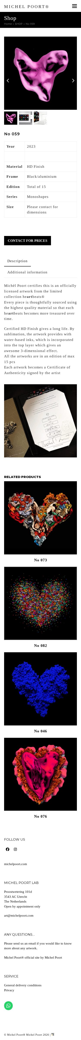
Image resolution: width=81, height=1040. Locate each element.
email (32, 943)
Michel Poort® (26, 6)
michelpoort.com (15, 864)
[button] (74, 6)
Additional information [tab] (27, 272)
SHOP (19, 23)
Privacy (9, 990)
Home (8, 23)
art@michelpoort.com (18, 915)
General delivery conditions (22, 985)
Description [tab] (17, 261)
